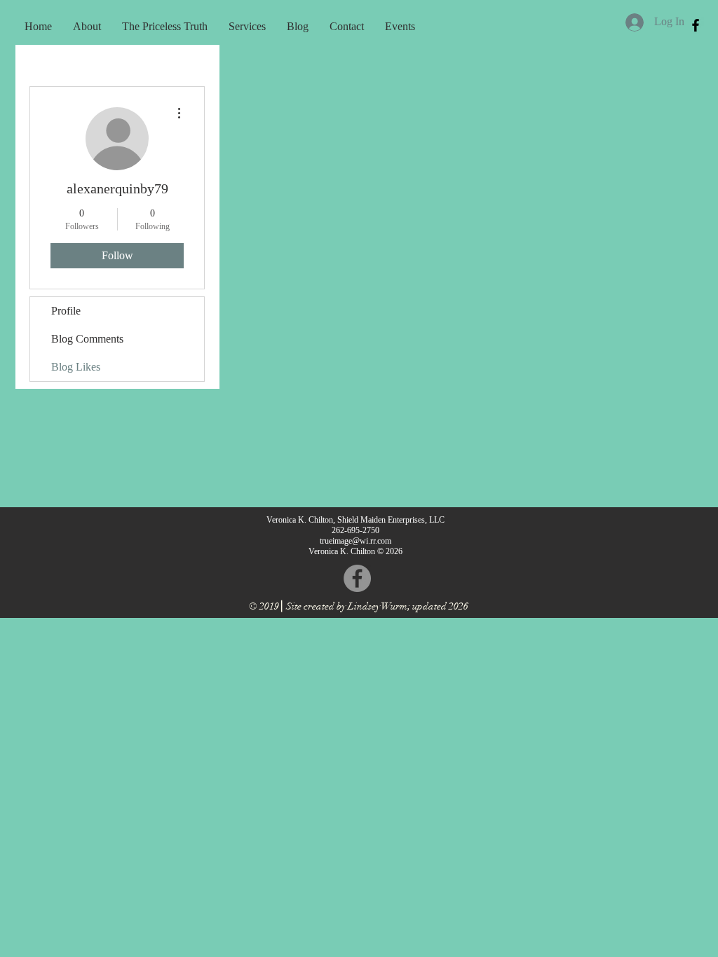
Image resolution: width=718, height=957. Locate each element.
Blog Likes (75, 367)
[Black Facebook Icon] (695, 25)
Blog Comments (87, 339)
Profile (66, 311)
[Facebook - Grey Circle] (357, 578)
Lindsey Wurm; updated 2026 (408, 606)
